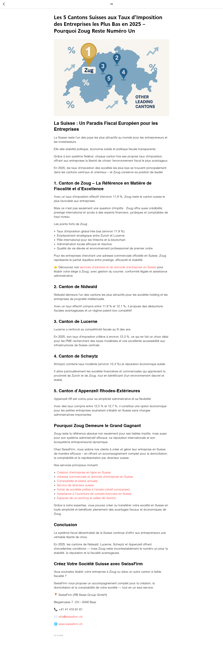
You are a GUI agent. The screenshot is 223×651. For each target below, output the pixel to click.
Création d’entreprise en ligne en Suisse (84, 472)
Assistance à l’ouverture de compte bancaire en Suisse (94, 493)
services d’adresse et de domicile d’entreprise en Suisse (117, 267)
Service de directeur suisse (75, 485)
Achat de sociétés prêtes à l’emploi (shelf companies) (93, 489)
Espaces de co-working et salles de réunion (86, 498)
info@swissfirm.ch (71, 616)
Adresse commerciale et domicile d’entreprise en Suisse (95, 476)
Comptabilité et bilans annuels (77, 481)
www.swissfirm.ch (70, 624)
